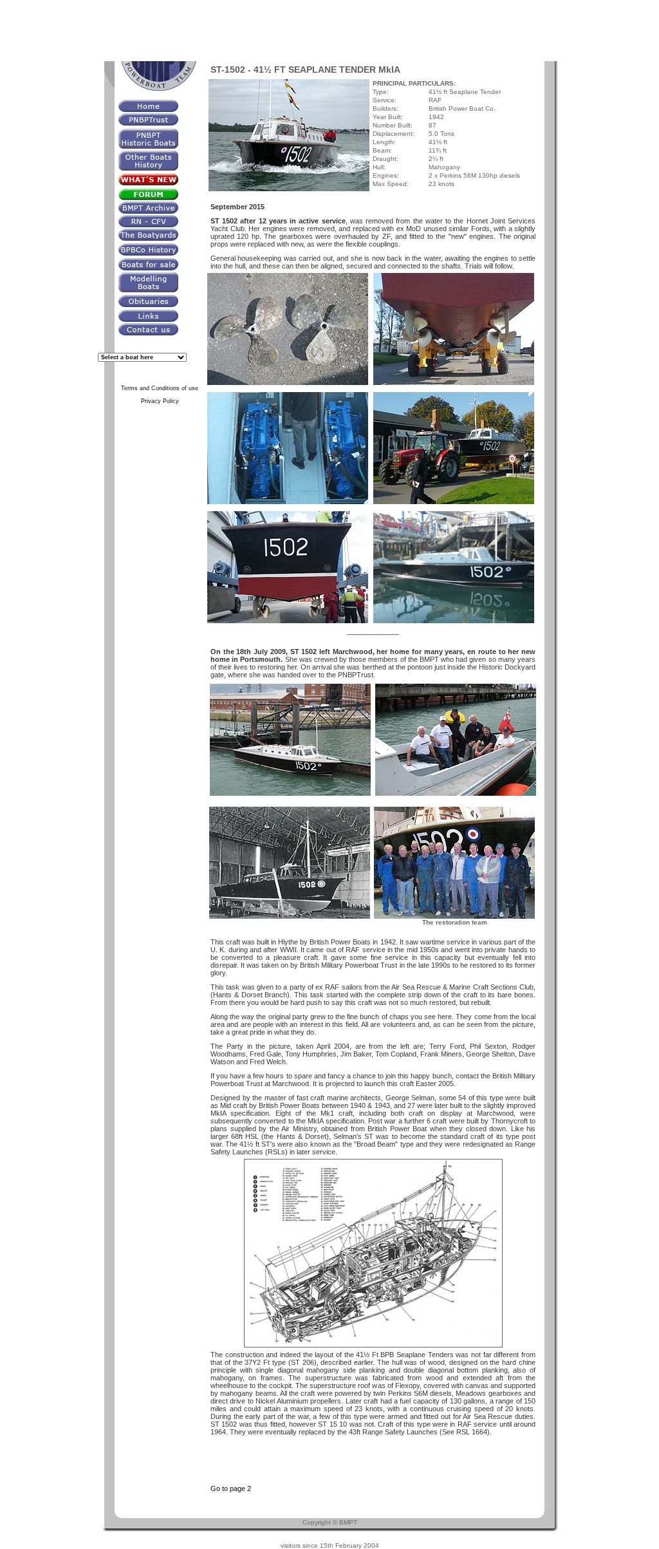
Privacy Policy (160, 401)
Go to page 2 (230, 1488)
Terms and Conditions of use (159, 388)
